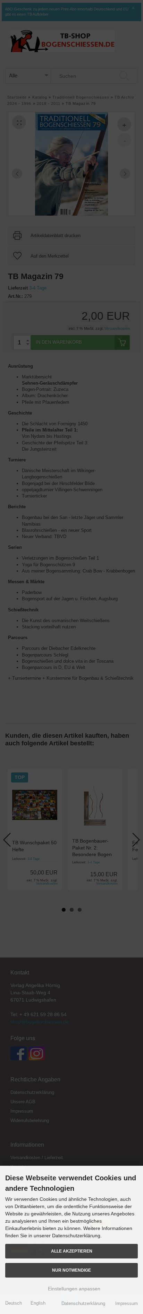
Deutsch (13, 1303)
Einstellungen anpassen (73, 1288)
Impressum (126, 1303)
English (38, 1303)
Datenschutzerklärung (83, 1303)
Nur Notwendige (71, 1270)
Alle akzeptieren (71, 1251)
